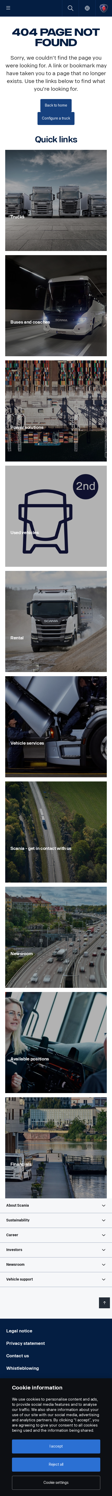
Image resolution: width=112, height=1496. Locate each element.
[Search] (70, 8)
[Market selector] (87, 8)
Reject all (56, 1464)
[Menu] (8, 8)
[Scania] (104, 8)
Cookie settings (56, 1482)
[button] (56, 1205)
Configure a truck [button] (56, 118)
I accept (56, 1446)
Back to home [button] (56, 105)
